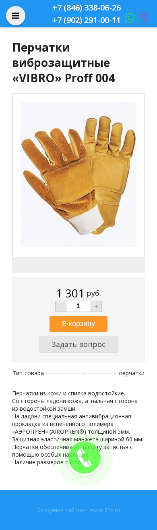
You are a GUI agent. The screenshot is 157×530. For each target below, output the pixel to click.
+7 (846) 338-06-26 (86, 7)
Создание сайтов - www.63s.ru (78, 510)
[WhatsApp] (128, 20)
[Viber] (142, 20)
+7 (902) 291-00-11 (86, 20)
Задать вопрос (78, 344)
